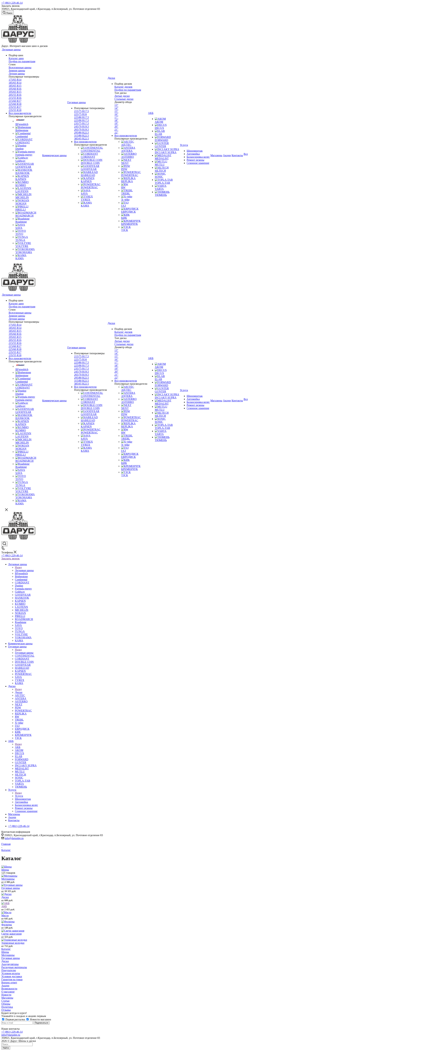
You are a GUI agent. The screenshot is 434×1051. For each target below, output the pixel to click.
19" (116, 123)
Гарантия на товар (12, 979)
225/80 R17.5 (81, 117)
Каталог (6, 949)
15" (116, 111)
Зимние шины (17, 70)
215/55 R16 (15, 98)
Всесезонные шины (20, 67)
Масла (5, 915)
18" (116, 120)
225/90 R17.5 (81, 120)
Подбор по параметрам (22, 61)
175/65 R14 (15, 79)
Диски (18, 692)
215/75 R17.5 (81, 111)
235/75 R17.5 (81, 123)
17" (116, 117)
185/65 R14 (15, 82)
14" (116, 108)
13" (116, 105)
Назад (18, 567)
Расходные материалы (14, 967)
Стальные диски (123, 99)
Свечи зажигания (11, 933)
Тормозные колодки (12, 942)
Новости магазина (40, 1019)
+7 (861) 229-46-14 (12, 2)
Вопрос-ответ (9, 982)
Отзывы (6, 1009)
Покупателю (8, 970)
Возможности (9, 988)
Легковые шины (24, 570)
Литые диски (122, 95)
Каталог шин (16, 58)
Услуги (19, 795)
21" (116, 129)
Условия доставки (11, 976)
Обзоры (5, 1003)
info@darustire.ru (14, 838)
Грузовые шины (24, 652)
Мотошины (8, 878)
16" (116, 114)
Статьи (5, 1000)
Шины (5, 869)
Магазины (7, 997)
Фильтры (6, 924)
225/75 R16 (80, 114)
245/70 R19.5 (81, 126)
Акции (5, 985)
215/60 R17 (15, 101)
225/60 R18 (15, 104)
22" (116, 132)
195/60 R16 (15, 88)
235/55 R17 (15, 107)
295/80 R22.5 (81, 132)
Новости (6, 994)
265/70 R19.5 (81, 129)
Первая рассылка (15, 1019)
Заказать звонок (10, 558)
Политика (7, 1006)
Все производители (20, 113)
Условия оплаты (10, 973)
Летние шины (17, 73)
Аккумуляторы (10, 964)
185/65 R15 (15, 85)
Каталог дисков (123, 86)
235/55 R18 (15, 110)
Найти (6, 1048)
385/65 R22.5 (81, 138)
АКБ (17, 747)
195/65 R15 (15, 91)
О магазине (8, 991)
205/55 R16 (15, 94)
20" (116, 126)
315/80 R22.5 (81, 135)
